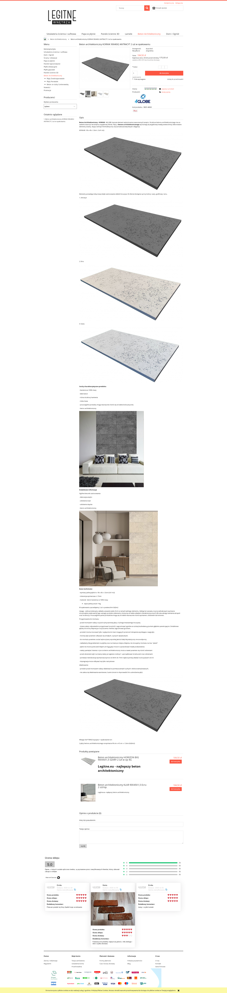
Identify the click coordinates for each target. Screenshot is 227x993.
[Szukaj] (147, 8)
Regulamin (47, 964)
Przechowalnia (77, 967)
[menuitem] (61, 34)
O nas (157, 961)
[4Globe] (143, 99)
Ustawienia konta (78, 964)
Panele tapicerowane (52, 64)
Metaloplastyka (50, 49)
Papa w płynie (49, 61)
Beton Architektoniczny (53, 75)
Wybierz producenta (51, 102)
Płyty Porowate (52, 81)
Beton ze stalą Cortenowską (57, 84)
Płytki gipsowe (49, 70)
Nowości (47, 87)
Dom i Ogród (49, 55)
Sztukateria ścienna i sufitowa (55, 52)
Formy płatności (105, 961)
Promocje (47, 90)
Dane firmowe (160, 967)
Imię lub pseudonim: (87, 820)
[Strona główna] (62, 17)
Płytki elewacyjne (50, 67)
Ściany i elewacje (50, 58)
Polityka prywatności (134, 961)
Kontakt (158, 964)
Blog (129, 964)
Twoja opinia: (84, 829)
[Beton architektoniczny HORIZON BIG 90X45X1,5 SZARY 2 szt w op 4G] (88, 761)
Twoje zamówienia (78, 961)
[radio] (159, 67)
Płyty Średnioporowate (55, 78)
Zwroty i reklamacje (50, 961)
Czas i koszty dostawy (107, 964)
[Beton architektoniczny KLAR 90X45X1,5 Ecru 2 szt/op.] (88, 793)
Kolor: (135, 67)
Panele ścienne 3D (51, 73)
